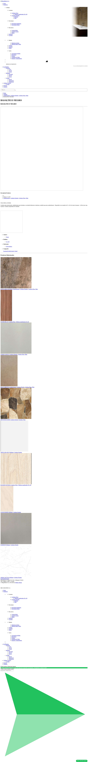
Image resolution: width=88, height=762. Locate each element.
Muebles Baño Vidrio (16, 44)
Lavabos (11, 35)
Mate (15, 18)
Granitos (11, 46)
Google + (13, 251)
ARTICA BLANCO (5, 452)
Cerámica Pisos (15, 13)
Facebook (5, 251)
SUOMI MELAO (4, 321)
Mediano (8, 73)
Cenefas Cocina (15, 31)
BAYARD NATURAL (6, 485)
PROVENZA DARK (5, 419)
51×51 (10, 76)
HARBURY (3, 545)
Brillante (16, 16)
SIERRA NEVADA (5, 577)
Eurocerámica (9, 246)
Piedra (10, 48)
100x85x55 (11, 81)
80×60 (10, 79)
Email (16, 251)
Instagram (7, 578)
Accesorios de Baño (16, 53)
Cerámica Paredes (15, 15)
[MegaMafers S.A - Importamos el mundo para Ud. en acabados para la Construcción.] (5, 1)
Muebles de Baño (15, 43)
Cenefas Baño (15, 30)
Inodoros (11, 34)
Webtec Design (18, 582)
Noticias (5, 85)
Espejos (13, 56)
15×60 (10, 72)
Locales (7, 84)
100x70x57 (11, 80)
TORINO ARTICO (5, 354)
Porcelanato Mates (16, 24)
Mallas (13, 32)
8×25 (10, 69)
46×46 (10, 75)
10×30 (10, 70)
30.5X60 (11, 74)
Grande (7, 78)
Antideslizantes (6, 198)
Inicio (4, 3)
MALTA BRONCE (5, 387)
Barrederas (14, 54)
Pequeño (8, 68)
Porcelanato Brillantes (16, 23)
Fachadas (21, 419)
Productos (5, 4)
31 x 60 (7, 241)
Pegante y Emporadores (17, 58)
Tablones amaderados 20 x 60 (20, 14)
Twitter (9, 251)
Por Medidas (6, 67)
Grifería (10, 45)
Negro (7, 237)
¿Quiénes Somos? (7, 83)
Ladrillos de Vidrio (16, 57)
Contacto (5, 86)
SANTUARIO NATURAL (7, 289)
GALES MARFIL (5, 512)
